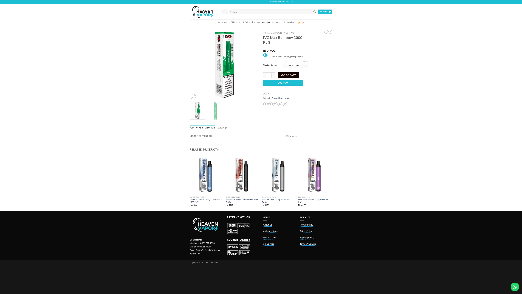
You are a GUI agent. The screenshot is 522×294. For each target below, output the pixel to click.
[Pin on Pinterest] (280, 104)
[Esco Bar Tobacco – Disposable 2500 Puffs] (242, 174)
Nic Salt (245, 22)
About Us (267, 224)
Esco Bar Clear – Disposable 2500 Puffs (276, 200)
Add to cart (288, 75)
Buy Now (283, 83)
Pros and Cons (269, 237)
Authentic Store (270, 231)
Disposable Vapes (279, 33)
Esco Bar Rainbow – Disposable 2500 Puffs (314, 200)
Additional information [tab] (202, 128)
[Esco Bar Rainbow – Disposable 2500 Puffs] (315, 174)
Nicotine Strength (270, 65)
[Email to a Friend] (275, 104)
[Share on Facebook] (265, 104)
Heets (277, 22)
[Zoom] (193, 96)
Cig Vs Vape (268, 243)
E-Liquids (234, 22)
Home (265, 33)
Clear (305, 61)
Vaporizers (222, 22)
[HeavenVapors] (203, 11)
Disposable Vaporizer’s (261, 22)
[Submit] (314, 12)
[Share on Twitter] (270, 104)
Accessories (289, 22)
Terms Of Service (308, 243)
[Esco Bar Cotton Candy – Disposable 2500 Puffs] (206, 174)
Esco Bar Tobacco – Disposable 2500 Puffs (242, 200)
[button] (515, 287)
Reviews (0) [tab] (222, 128)
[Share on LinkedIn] (285, 104)
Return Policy (306, 231)
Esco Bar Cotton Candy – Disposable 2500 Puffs (206, 200)
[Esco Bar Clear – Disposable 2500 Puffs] (279, 174)
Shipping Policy (307, 237)
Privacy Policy (306, 224)
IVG (292, 33)
